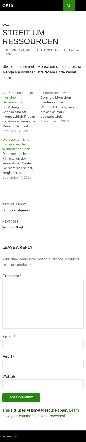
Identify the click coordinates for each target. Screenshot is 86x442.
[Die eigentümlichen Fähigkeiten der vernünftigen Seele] (21, 158)
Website (9, 376)
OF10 (7, 5)
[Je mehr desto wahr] (60, 107)
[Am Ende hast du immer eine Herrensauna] (21, 111)
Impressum (9, 436)
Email (8, 357)
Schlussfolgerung (17, 207)
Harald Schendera (49, 50)
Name (8, 337)
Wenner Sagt (12, 224)
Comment (11, 276)
